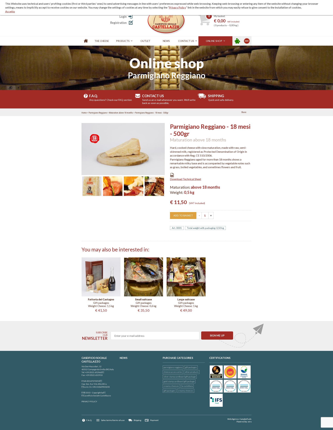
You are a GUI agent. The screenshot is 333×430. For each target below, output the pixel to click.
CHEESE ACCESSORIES (173, 372)
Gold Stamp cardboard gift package (179, 381)
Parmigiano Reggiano (98, 113)
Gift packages (169, 390)
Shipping (137, 420)
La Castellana (187, 386)
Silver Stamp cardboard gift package (180, 376)
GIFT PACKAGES (191, 367)
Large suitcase (186, 299)
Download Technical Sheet (185, 179)
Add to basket (183, 215)
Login (123, 16)
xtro (249, 421)
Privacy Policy (177, 7)
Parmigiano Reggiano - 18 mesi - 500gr (151, 113)
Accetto (10, 11)
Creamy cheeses (171, 386)
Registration (118, 22)
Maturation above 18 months (121, 113)
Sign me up (217, 335)
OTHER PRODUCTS (192, 372)
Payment (154, 420)
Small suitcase (143, 299)
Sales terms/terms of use (113, 420)
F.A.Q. (89, 420)
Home (84, 113)
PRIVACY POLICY (89, 401)
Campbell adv (245, 419)
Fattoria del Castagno (101, 299)
